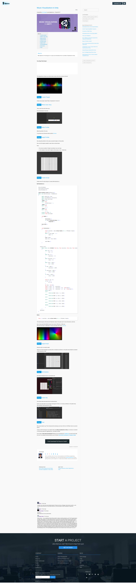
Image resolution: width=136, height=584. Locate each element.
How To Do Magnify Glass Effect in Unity (89, 52)
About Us (37, 558)
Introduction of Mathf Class (87, 31)
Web (93, 18)
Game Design (85, 20)
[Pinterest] (95, 574)
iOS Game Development (63, 563)
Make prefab (43, 38)
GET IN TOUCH (68, 547)
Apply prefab (43, 39)
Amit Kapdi (44, 12)
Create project (43, 35)
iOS (83, 18)
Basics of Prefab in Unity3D (87, 41)
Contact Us (117, 3)
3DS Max (84, 16)
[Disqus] (57, 487)
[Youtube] (98, 574)
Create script (43, 41)
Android (88, 16)
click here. (55, 133)
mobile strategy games (87, 62)
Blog (92, 16)
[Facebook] (86, 574)
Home (36, 556)
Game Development (62, 556)
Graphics (95, 16)
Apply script (42, 42)
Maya (87, 18)
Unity (76, 9)
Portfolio (37, 565)
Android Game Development (64, 561)
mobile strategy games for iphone (89, 60)
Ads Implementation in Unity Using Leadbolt (89, 33)
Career (37, 563)
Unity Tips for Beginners (86, 35)
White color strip (43, 36)
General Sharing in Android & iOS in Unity (89, 50)
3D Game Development (63, 558)
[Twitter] (89, 574)
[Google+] (92, 574)
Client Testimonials (39, 561)
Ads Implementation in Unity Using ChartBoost (90, 26)
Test (41, 47)
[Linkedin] (86, 577)
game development (69, 457)
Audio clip (42, 45)
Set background (43, 44)
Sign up (52, 577)
